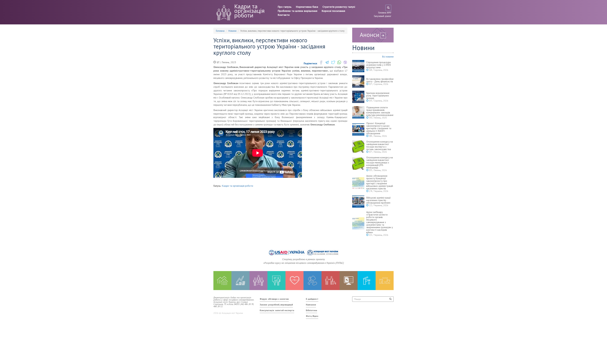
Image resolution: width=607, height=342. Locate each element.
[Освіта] (276, 280)
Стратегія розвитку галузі (338, 7)
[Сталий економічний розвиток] (313, 280)
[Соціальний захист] (331, 280)
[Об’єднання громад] (385, 280)
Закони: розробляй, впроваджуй (276, 304)
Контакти (284, 15)
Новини (232, 30)
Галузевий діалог (382, 16)
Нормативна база (307, 7)
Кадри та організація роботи (249, 11)
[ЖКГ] (367, 280)
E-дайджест (312, 299)
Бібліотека (311, 310)
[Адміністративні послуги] (349, 280)
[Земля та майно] (222, 280)
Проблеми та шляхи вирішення (297, 11)
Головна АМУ (384, 12)
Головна (220, 30)
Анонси (369, 34)
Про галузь (284, 7)
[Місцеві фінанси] (240, 280)
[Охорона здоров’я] (294, 280)
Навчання (311, 304)
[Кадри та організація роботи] (258, 280)
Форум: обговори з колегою (274, 299)
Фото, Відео (312, 316)
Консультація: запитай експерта (277, 310)
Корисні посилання (333, 11)
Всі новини (388, 56)
